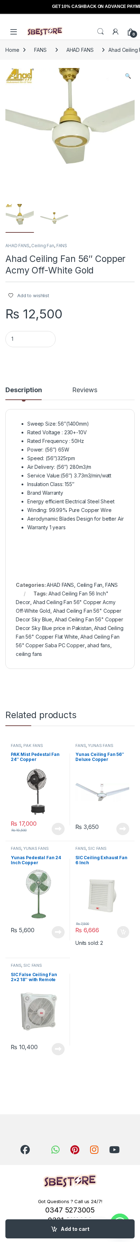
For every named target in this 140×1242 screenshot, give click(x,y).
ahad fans (98, 645)
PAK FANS (33, 745)
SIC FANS (97, 848)
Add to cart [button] (123, 932)
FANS (40, 50)
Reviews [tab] (84, 390)
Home (12, 50)
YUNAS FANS (100, 745)
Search (100, 32)
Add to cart (75, 1229)
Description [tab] (23, 390)
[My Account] (116, 31)
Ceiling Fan (42, 245)
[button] (128, 76)
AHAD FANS (80, 50)
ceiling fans (29, 654)
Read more (58, 829)
